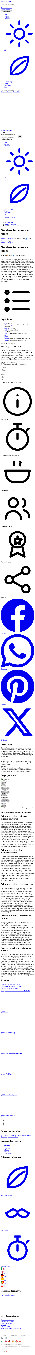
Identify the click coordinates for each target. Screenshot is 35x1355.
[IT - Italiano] (2, 1341)
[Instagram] (6, 1338)
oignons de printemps (10, 325)
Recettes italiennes (6, 1)
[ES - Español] (13, 1341)
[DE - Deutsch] (9, 1341)
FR (6, 217)
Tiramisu (9, 92)
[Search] (19, 90)
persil (6, 340)
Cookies (23, 1335)
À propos (3, 1335)
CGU (30, 1335)
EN (4, 217)
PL (15, 217)
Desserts (6, 83)
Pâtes (18, 92)
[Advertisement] (17, 111)
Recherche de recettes (5, 9)
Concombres (8, 1153)
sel (5, 335)
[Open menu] (4, 133)
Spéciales (7, 18)
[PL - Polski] (20, 1341)
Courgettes (7, 1148)
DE (8, 217)
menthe (6, 338)
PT (13, 217)
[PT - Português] (16, 1341)
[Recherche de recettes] (2, 133)
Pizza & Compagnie (7, 238)
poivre (6, 337)
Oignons (7, 1145)
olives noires (8, 328)
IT (1, 217)
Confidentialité (14, 1335)
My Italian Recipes (6, 130)
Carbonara (4, 92)
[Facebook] (2, 1338)
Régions (6, 16)
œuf (5, 323)
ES (10, 217)
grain (5, 330)
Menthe (6, 1150)
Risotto (15, 92)
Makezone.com (9, 1351)
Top (5, 87)
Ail (5, 1146)
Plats (5, 14)
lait (5, 331)
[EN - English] (6, 1341)
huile (5, 333)
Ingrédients (7, 85)
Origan (6, 1151)
